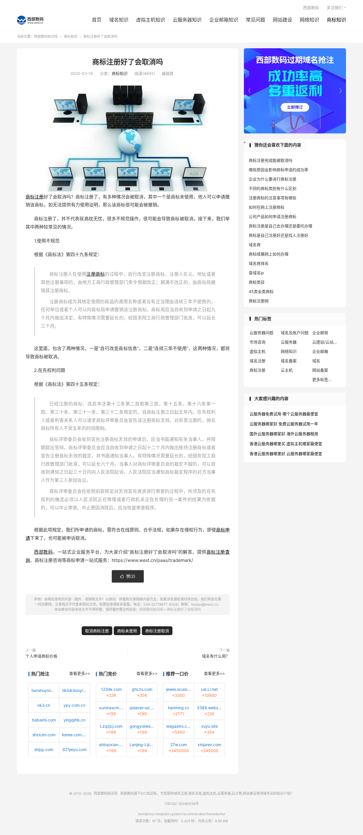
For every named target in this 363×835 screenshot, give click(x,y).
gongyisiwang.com (142, 726)
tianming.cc (178, 707)
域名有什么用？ (216, 656)
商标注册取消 (157, 630)
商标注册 (35, 197)
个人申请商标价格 (41, 656)
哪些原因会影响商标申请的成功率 (278, 169)
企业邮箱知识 (223, 20)
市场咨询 (257, 342)
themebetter (215, 814)
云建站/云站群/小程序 (326, 342)
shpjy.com (43, 749)
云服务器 (289, 342)
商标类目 (257, 282)
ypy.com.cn (74, 705)
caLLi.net (209, 689)
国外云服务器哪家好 (267, 433)
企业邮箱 (320, 351)
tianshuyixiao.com (43, 690)
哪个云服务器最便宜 (300, 413)
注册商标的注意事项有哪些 (272, 197)
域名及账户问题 (295, 332)
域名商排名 (259, 263)
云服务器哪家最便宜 (304, 453)
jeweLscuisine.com (178, 689)
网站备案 (320, 370)
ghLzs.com (142, 689)
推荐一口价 (177, 674)
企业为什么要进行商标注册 (272, 179)
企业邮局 (320, 332)
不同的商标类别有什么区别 (272, 188)
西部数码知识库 (30, 20)
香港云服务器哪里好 (267, 453)
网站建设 (282, 20)
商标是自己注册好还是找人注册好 (278, 235)
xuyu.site (209, 726)
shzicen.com (44, 734)
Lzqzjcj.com (111, 726)
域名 (316, 360)
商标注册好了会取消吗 (127, 62)
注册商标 (95, 274)
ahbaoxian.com (111, 744)
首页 (97, 20)
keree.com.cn (74, 734)
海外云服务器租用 (302, 433)
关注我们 (335, 7)
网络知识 (309, 20)
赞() (127, 576)
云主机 (287, 370)
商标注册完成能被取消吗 (270, 160)
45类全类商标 (261, 291)
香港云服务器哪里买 (267, 443)
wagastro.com (178, 726)
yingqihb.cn (74, 719)
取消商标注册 (97, 630)
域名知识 (118, 20)
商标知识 (336, 20)
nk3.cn (43, 705)
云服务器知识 (187, 20)
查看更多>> (79, 673)
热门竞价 (108, 674)
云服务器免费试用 (265, 413)
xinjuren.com (209, 744)
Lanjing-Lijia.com (142, 744)
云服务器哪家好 (263, 423)
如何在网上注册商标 (266, 207)
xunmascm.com (111, 707)
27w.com (178, 744)
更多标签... (322, 379)
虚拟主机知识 (150, 20)
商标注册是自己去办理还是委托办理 (280, 225)
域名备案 (289, 360)
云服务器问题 (261, 332)
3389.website (209, 707)
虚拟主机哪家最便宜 (304, 443)
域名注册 (257, 360)
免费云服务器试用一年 (298, 423)
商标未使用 (127, 630)
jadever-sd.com (142, 707)
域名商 (255, 244)
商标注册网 (259, 300)
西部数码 (311, 7)
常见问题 (255, 20)
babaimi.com (44, 719)
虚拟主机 (257, 351)
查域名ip (256, 272)
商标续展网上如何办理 (268, 254)
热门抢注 (40, 674)
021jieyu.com (74, 749)
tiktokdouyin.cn (74, 690)
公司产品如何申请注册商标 (272, 216)
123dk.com (111, 689)
